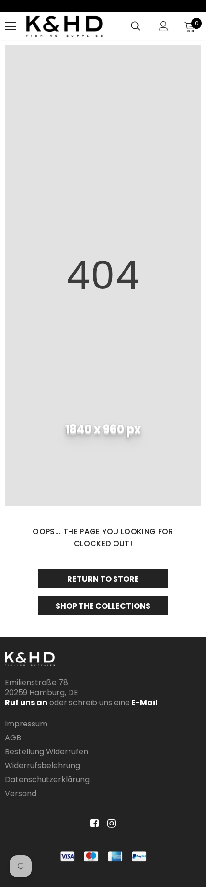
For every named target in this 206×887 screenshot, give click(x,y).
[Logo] (64, 26)
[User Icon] (164, 26)
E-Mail (144, 702)
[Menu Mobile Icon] (10, 26)
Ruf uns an (26, 702)
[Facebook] (93, 824)
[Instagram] (110, 824)
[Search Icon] (135, 26)
